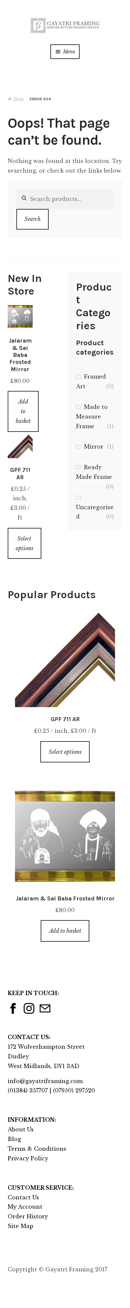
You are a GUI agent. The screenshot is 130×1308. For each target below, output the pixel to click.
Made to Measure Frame (92, 417)
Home (18, 98)
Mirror (93, 446)
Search (32, 219)
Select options (24, 543)
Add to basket (23, 411)
